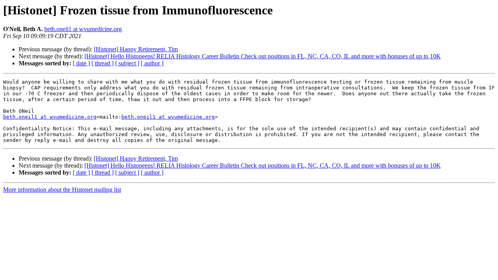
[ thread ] (102, 63)
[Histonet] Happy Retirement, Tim (136, 49)
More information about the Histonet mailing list (62, 189)
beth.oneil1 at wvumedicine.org (83, 29)
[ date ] (81, 63)
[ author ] (152, 63)
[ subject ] (127, 63)
